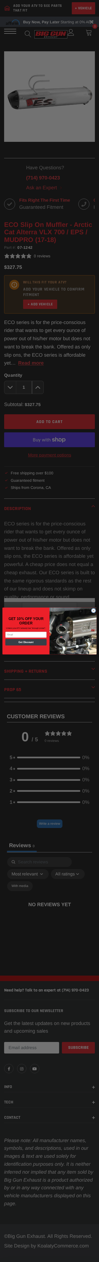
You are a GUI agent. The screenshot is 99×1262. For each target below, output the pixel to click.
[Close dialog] (93, 611)
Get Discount (26, 642)
